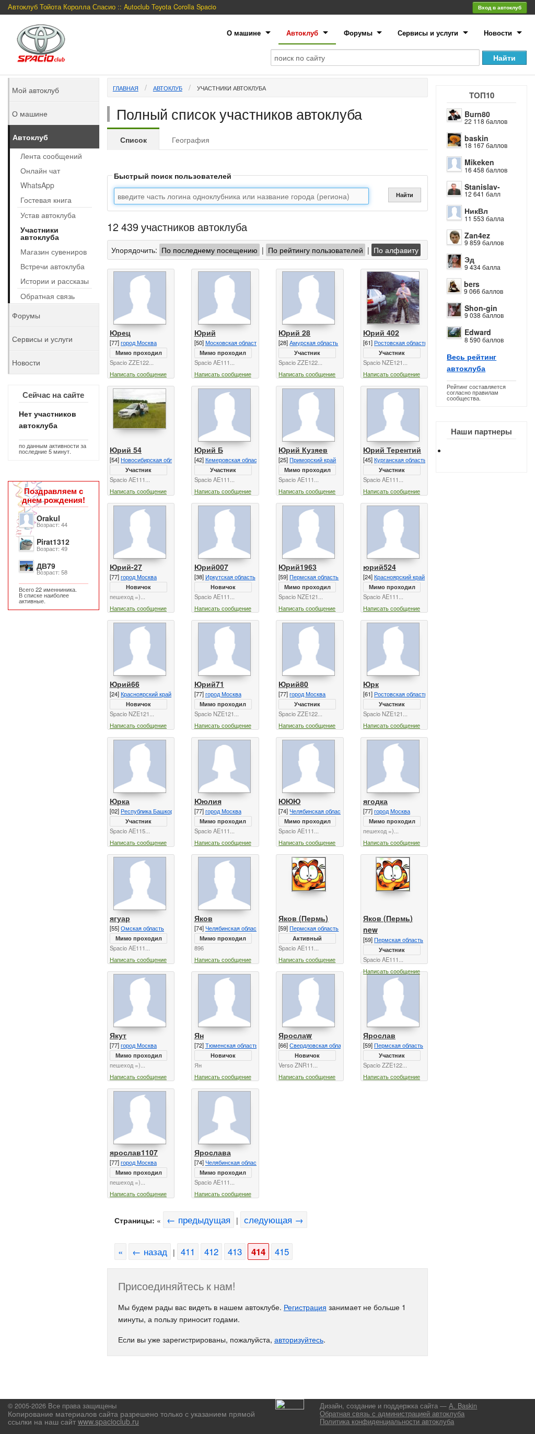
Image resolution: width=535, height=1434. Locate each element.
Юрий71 (209, 684)
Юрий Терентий (392, 449)
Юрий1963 (297, 566)
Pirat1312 (53, 541)
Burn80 (477, 114)
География (191, 139)
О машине (244, 33)
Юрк (371, 684)
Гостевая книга (46, 199)
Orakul (48, 518)
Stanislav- (482, 186)
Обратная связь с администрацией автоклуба (392, 1413)
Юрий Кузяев (303, 449)
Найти (404, 195)
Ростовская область (400, 342)
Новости (498, 33)
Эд (469, 259)
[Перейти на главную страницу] (41, 43)
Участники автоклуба (231, 88)
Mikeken (479, 162)
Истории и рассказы (54, 281)
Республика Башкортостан (156, 811)
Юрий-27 (126, 566)
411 (188, 1251)
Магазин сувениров (53, 251)
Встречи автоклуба (52, 266)
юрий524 (379, 566)
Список (133, 139)
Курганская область (400, 459)
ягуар (120, 918)
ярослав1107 (134, 1152)
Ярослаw (295, 1035)
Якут (118, 1035)
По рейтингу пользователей (315, 250)
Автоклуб (302, 33)
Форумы (358, 33)
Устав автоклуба (48, 215)
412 (211, 1251)
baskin (476, 138)
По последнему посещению (209, 250)
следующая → (274, 1219)
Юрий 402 (381, 332)
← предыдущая (198, 1219)
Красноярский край (399, 576)
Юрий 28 (294, 332)
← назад (149, 1251)
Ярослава (212, 1152)
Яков (203, 918)
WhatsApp (37, 185)
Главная (125, 88)
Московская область (232, 342)
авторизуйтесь (298, 1339)
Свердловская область (319, 1045)
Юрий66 (124, 684)
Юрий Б (208, 449)
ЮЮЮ (289, 801)
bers (472, 284)
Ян (199, 1035)
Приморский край (312, 459)
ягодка (375, 801)
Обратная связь (47, 296)
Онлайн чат (40, 170)
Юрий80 (293, 684)
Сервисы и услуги (428, 33)
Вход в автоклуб (499, 7)
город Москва (139, 342)
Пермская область (314, 576)
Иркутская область (230, 576)
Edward (477, 332)
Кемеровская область (234, 459)
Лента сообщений (51, 156)
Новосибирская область (152, 459)
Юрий (205, 332)
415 (282, 1251)
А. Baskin (463, 1405)
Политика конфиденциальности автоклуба (387, 1421)
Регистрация (305, 1307)
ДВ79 (46, 565)
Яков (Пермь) (303, 918)
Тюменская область (231, 1045)
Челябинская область (317, 811)
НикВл (476, 210)
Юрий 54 (126, 449)
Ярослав (379, 1035)
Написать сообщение (138, 374)
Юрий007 (211, 566)
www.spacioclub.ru (108, 1421)
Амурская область (313, 342)
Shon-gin (480, 308)
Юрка (120, 801)
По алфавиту (396, 250)
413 (235, 1251)
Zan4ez (477, 235)
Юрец (120, 332)
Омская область (142, 928)
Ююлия (208, 801)
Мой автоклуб (35, 90)
